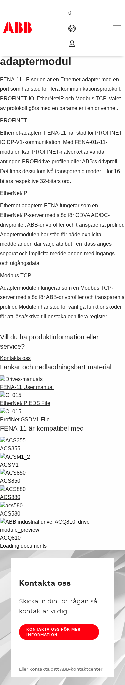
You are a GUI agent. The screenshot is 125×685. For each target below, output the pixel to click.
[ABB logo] (17, 27)
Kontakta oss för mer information (53, 632)
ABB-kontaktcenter (81, 669)
